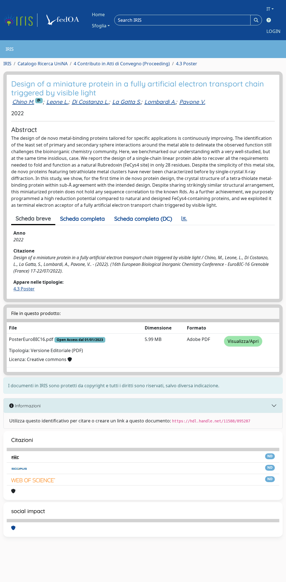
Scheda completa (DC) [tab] (143, 218)
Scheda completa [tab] (82, 218)
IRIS (7, 64)
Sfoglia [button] (99, 26)
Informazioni (27, 405)
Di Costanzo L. (90, 101)
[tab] (184, 219)
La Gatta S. (126, 101)
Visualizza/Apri (243, 341)
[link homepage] (20, 20)
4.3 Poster (186, 64)
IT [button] (268, 9)
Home (98, 14)
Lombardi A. (160, 101)
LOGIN (273, 31)
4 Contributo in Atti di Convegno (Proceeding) (122, 64)
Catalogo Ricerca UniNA (43, 64)
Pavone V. (192, 101)
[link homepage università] (63, 20)
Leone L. (57, 101)
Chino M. (23, 101)
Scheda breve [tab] (33, 218)
